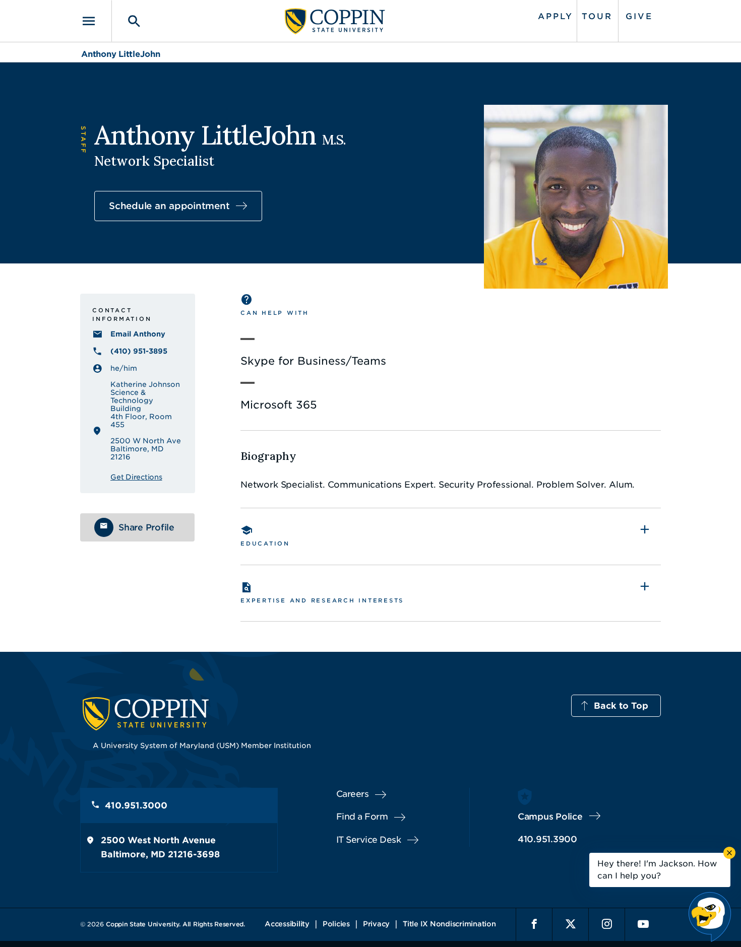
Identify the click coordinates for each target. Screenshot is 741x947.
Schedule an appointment (169, 205)
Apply (555, 16)
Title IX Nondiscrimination (449, 924)
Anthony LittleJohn (120, 54)
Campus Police (550, 816)
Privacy (376, 924)
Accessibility (287, 924)
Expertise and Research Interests (322, 600)
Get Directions (136, 477)
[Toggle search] (127, 21)
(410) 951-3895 (138, 351)
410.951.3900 (547, 839)
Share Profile (146, 527)
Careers (352, 794)
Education (265, 543)
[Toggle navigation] (95, 21)
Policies (336, 924)
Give (639, 16)
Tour (597, 16)
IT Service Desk (368, 840)
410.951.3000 (136, 805)
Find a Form (362, 816)
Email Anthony (137, 334)
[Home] (335, 21)
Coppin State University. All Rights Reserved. (175, 924)
